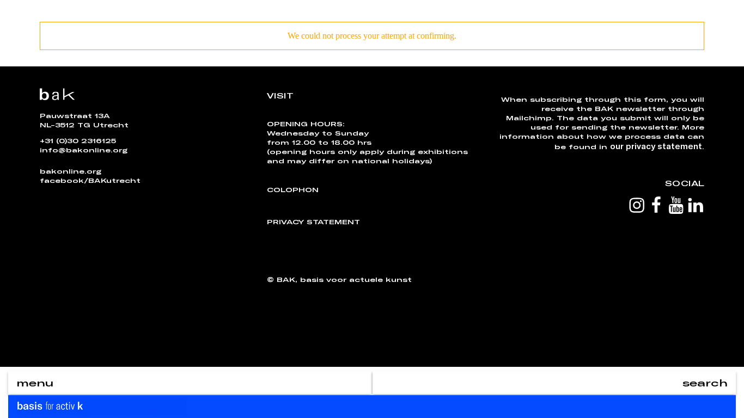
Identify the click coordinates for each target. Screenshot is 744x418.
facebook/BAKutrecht (90, 180)
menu (34, 383)
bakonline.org (70, 171)
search (705, 383)
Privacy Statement (313, 221)
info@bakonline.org (83, 149)
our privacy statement (656, 145)
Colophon (293, 189)
